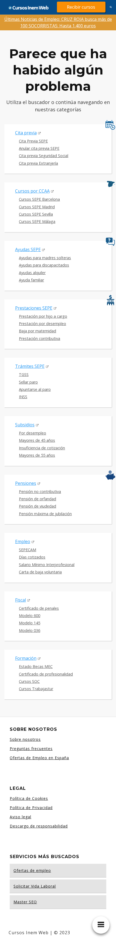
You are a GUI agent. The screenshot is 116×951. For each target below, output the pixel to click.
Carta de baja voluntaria (40, 572)
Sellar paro (28, 382)
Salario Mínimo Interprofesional (46, 564)
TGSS (24, 374)
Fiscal (20, 600)
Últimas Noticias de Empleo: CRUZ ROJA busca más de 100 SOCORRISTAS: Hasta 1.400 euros (58, 22)
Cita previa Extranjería (38, 163)
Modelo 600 (29, 615)
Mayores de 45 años (37, 440)
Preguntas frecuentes (31, 748)
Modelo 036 (29, 630)
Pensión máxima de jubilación (45, 513)
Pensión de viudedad (37, 506)
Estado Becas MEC (36, 666)
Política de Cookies (29, 798)
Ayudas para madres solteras (45, 257)
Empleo (22, 541)
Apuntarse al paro (35, 389)
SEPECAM (27, 549)
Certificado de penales (39, 608)
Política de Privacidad (31, 807)
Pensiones (25, 483)
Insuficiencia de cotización (42, 447)
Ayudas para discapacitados (44, 265)
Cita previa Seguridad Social (43, 155)
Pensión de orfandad (37, 498)
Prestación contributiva (39, 338)
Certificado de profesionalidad (46, 674)
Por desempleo (32, 433)
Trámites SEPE (30, 366)
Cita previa (26, 133)
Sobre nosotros (25, 739)
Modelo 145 (29, 622)
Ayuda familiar (31, 280)
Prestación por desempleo (42, 323)
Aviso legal (20, 816)
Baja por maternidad (37, 330)
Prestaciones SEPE (33, 308)
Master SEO (25, 901)
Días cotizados (32, 557)
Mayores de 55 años (37, 455)
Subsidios (25, 425)
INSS (23, 396)
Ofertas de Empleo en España (39, 757)
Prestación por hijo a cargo (43, 316)
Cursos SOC (29, 681)
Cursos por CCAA (32, 191)
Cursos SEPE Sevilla (36, 214)
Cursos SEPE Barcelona (39, 199)
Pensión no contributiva (40, 491)
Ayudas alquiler (32, 272)
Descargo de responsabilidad (39, 826)
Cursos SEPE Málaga (37, 221)
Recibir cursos (81, 7)
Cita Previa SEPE (33, 141)
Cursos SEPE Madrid (37, 206)
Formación (25, 658)
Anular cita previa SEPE (39, 148)
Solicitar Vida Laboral (34, 886)
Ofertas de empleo (32, 870)
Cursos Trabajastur (36, 688)
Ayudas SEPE (28, 249)
